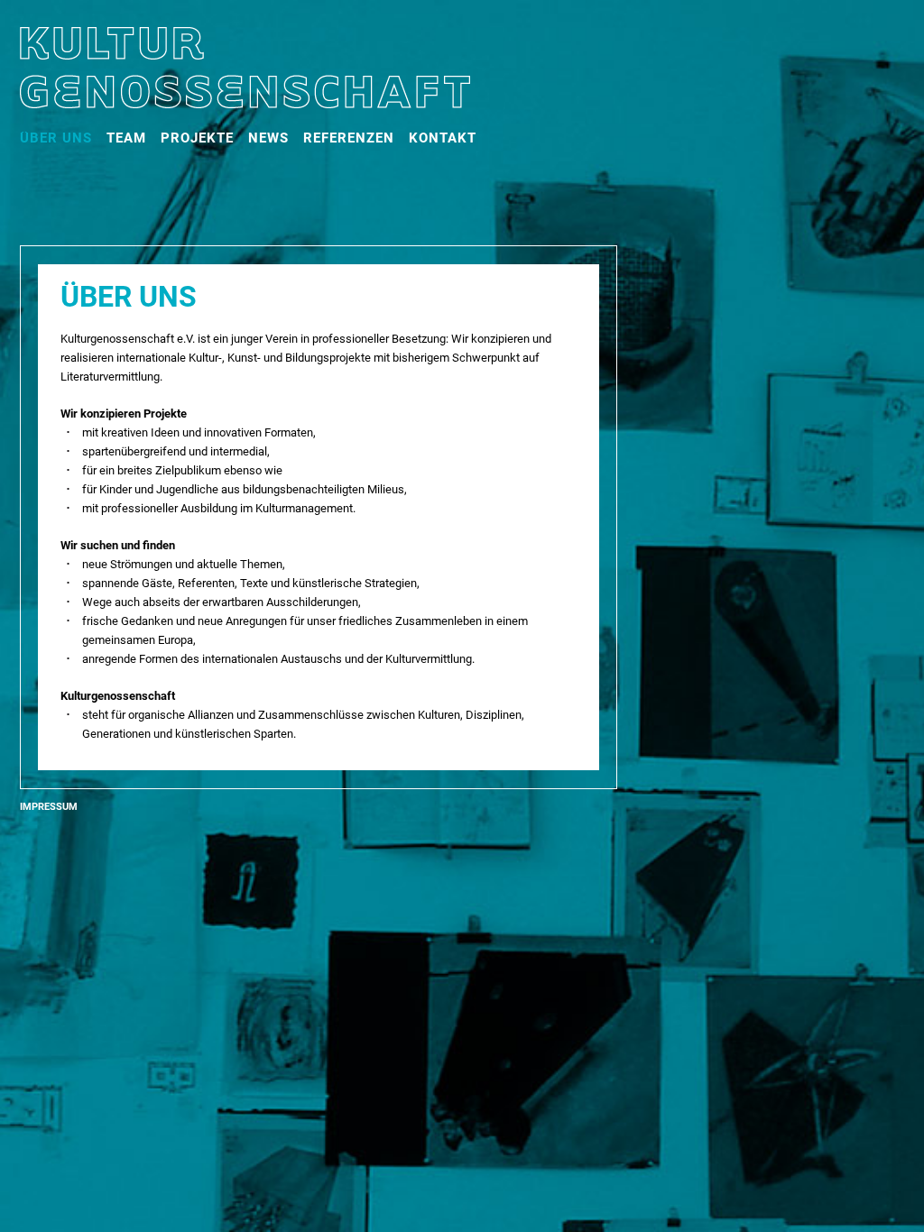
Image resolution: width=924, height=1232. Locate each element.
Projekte (197, 138)
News (268, 138)
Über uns (56, 138)
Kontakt (442, 138)
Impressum (49, 807)
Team (126, 138)
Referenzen (348, 138)
